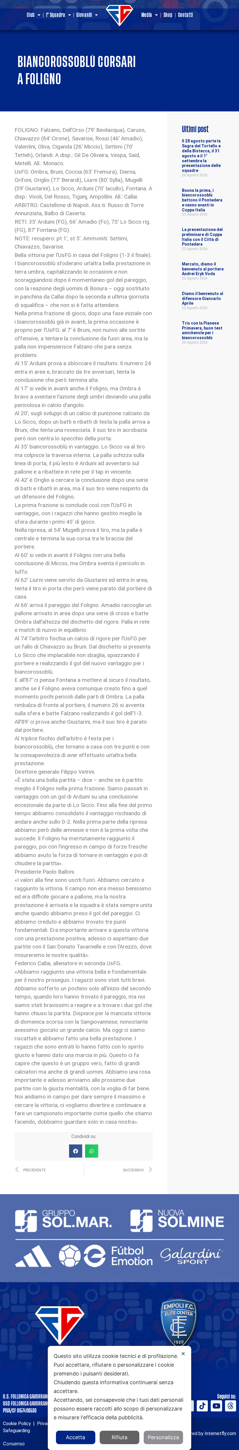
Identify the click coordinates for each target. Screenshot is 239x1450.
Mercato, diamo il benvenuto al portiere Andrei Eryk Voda (203, 269)
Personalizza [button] (163, 1437)
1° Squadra (55, 15)
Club (31, 15)
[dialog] (119, 1398)
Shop (168, 15)
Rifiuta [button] (119, 1437)
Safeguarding (16, 1430)
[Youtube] (216, 1405)
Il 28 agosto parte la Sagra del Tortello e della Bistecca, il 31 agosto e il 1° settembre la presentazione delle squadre (201, 156)
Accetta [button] (75, 1437)
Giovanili (84, 15)
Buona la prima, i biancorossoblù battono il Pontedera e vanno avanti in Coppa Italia (202, 200)
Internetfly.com (220, 1433)
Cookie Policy (17, 1423)
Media (146, 15)
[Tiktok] (202, 1405)
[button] (75, 1151)
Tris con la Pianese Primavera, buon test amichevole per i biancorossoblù (202, 330)
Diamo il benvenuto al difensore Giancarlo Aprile (202, 298)
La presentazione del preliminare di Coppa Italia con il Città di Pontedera (202, 236)
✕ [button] (183, 1354)
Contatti (185, 15)
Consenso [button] (14, 1443)
